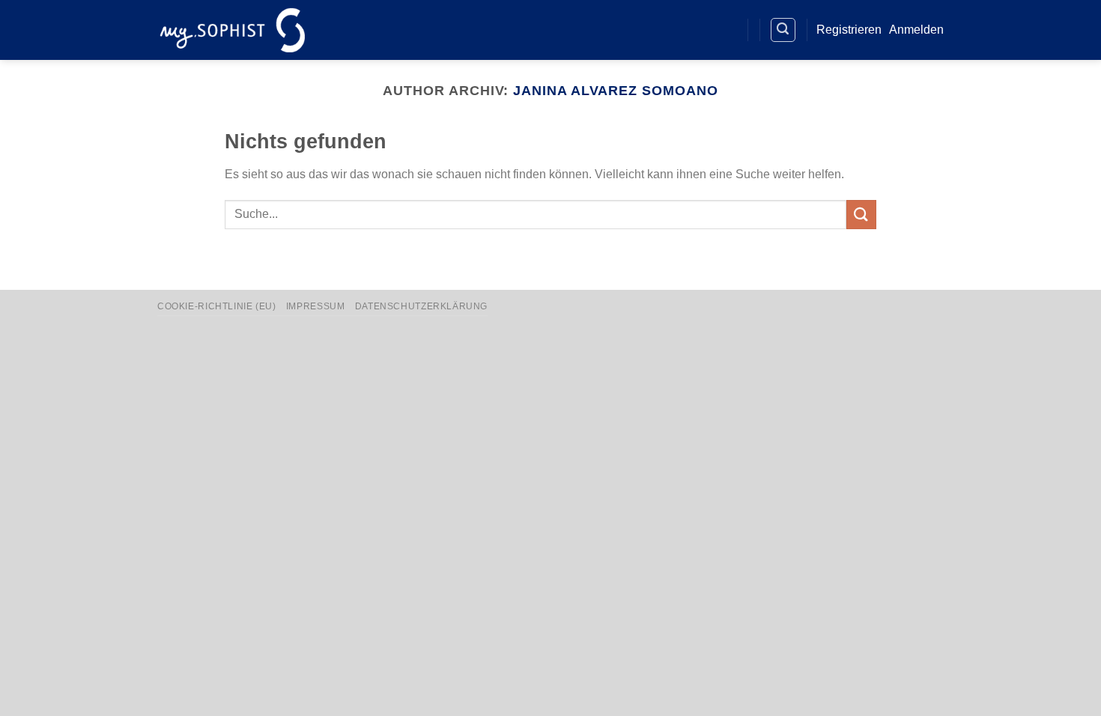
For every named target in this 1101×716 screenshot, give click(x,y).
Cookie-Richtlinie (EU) (216, 306)
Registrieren (849, 29)
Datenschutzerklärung (421, 306)
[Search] (783, 30)
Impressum (315, 306)
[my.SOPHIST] (232, 29)
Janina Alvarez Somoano (615, 90)
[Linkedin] (697, 30)
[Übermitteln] (861, 214)
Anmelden (916, 29)
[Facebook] (670, 30)
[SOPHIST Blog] (724, 30)
